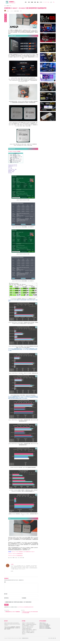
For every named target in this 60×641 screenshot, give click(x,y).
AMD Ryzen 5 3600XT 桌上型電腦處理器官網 (15, 555)
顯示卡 (23, 632)
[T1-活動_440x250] (48, 38)
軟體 (35, 2)
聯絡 (37, 2)
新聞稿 (32, 2)
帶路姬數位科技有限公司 (25, 638)
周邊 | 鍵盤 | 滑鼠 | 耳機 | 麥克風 (31, 624)
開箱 (23, 557)
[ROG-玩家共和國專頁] (48, 18)
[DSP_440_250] (48, 77)
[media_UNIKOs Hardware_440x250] (48, 87)
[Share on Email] (5, 21)
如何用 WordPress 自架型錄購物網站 (45, 628)
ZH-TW (41, 2)
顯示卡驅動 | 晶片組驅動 (30, 632)
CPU (18, 557)
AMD (11, 557)
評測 (25, 2)
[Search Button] (53, 2)
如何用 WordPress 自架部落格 (44, 626)
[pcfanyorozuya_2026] (48, 28)
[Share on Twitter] (5, 17)
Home (5, 5)
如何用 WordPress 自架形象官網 (44, 627)
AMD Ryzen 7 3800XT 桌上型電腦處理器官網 (15, 553)
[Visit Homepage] (11, 2)
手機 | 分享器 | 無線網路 (25, 625)
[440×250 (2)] (48, 67)
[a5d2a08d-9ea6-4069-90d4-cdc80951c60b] (48, 57)
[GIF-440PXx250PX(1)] (48, 116)
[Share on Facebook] (5, 15)
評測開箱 (8, 5)
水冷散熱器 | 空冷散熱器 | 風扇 (26, 628)
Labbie (12, 564)
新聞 (29, 2)
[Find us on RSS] (48, 2)
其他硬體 (23, 624)
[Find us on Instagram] (45, 2)
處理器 (10, 5)
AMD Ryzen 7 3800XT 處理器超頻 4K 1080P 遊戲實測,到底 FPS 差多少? (23, 551)
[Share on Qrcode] (5, 19)
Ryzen (16, 557)
